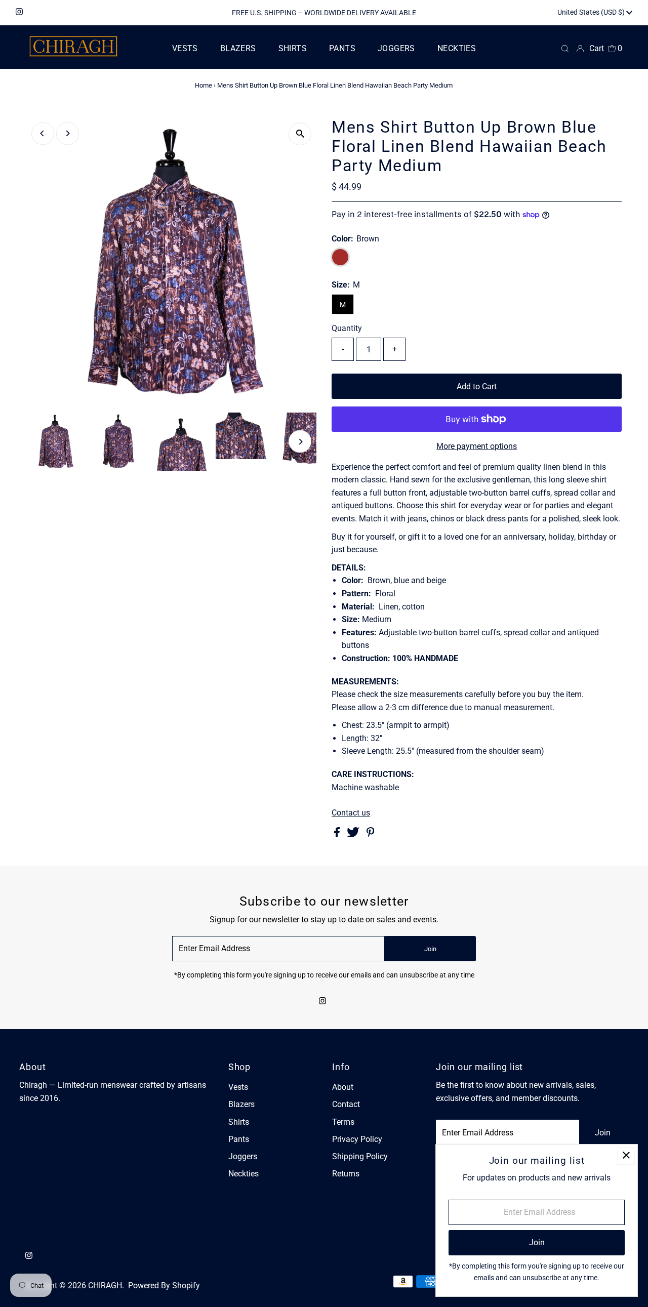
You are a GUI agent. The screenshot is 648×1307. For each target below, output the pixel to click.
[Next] (67, 133)
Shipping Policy (360, 1156)
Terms (343, 1122)
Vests (238, 1087)
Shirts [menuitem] (292, 48)
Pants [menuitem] (342, 48)
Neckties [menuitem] (456, 48)
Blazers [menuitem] (238, 48)
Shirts (238, 1122)
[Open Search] (565, 48)
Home (203, 85)
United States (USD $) (591, 12)
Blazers (241, 1104)
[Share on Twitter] (354, 834)
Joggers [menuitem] (396, 48)
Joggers (242, 1156)
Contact (346, 1104)
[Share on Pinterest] (371, 834)
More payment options (476, 446)
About (342, 1087)
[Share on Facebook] (338, 834)
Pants (238, 1139)
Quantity (347, 328)
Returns (345, 1173)
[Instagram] (19, 13)
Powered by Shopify (164, 1285)
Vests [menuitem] (185, 48)
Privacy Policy (357, 1139)
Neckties (243, 1173)
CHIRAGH (105, 1285)
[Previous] (42, 133)
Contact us (351, 813)
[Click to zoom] (300, 133)
